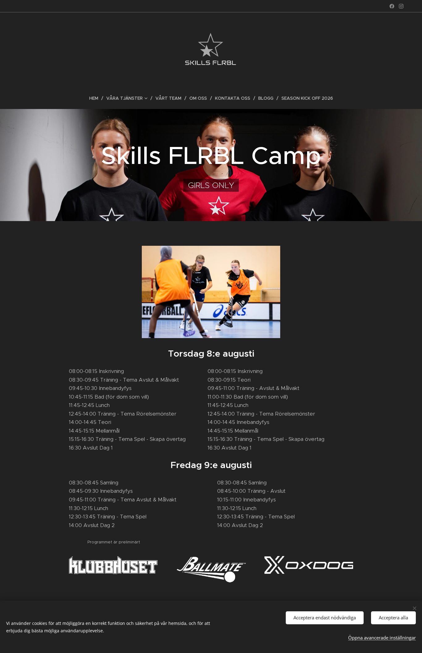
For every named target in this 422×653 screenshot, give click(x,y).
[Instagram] (401, 6)
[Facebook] (392, 6)
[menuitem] (96, 98)
